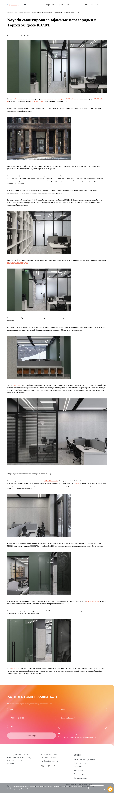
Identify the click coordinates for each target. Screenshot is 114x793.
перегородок (16, 385)
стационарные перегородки (17, 263)
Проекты (78, 767)
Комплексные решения (84, 759)
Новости (27, 12)
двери (77, 483)
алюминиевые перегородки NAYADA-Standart (61, 99)
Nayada (18, 99)
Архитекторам (80, 778)
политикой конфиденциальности (57, 786)
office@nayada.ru (50, 761)
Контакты (78, 770)
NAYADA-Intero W (51, 481)
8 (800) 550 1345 (64, 5)
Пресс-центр (18, 12)
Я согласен (97, 788)
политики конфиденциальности (86, 737)
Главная (10, 12)
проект (13, 668)
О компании (79, 774)
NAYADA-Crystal (36, 101)
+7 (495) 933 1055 (49, 5)
